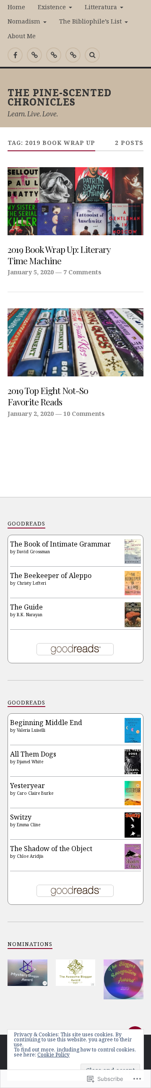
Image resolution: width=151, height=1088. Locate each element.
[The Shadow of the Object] (133, 868)
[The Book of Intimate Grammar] (133, 561)
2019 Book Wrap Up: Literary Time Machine (59, 255)
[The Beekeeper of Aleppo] (133, 592)
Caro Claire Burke (35, 793)
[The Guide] (133, 624)
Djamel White (30, 762)
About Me (22, 36)
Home (16, 7)
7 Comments (82, 272)
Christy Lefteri (31, 583)
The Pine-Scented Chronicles (60, 97)
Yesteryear (27, 785)
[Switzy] (133, 835)
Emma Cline (28, 825)
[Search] (92, 55)
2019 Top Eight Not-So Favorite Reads (48, 396)
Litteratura (101, 7)
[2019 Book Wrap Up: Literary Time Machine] (75, 201)
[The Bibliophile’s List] (73, 55)
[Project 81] (53, 55)
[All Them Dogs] (133, 771)
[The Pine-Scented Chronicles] (34, 55)
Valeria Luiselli (31, 730)
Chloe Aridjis (30, 856)
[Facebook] (15, 55)
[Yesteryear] (133, 802)
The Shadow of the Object (51, 848)
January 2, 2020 (31, 414)
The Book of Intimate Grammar (60, 544)
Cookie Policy (53, 1054)
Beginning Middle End (46, 722)
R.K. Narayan (29, 615)
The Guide (26, 607)
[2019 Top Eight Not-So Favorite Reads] (75, 342)
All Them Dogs (33, 754)
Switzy (20, 817)
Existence (52, 7)
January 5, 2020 (31, 272)
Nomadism (24, 21)
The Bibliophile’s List (90, 21)
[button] (27, 972)
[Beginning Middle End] (133, 740)
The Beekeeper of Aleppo (50, 575)
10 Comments (84, 414)
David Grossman (33, 552)
